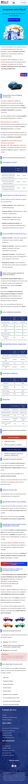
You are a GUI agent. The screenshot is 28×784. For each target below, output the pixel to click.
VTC (8, 145)
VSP (11, 145)
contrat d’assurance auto (9, 49)
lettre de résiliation (13, 543)
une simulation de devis (12, 482)
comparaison (11, 132)
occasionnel (10, 64)
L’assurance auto (5, 59)
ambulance (16, 145)
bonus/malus (5, 583)
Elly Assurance (5, 122)
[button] (13, 3)
